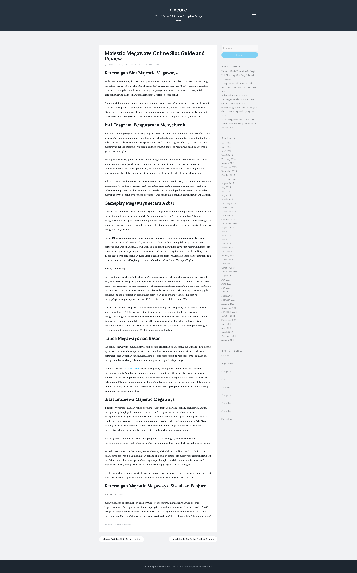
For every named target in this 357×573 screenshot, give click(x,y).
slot (223, 379)
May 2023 (225, 288)
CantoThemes (204, 566)
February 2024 (228, 251)
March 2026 (227, 155)
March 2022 (227, 332)
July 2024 (226, 231)
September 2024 (229, 223)
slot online (226, 403)
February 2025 (228, 203)
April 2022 (226, 328)
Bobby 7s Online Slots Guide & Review (122, 539)
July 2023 (225, 280)
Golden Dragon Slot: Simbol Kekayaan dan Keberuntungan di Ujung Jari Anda (239, 111)
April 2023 (226, 292)
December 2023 (228, 259)
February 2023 (228, 300)
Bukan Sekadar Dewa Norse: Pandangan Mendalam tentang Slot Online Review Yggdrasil (238, 99)
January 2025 (227, 207)
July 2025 (226, 187)
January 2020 (227, 340)
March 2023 (227, 296)
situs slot (225, 355)
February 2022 (228, 336)
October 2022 (228, 316)
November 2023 (228, 264)
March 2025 (227, 199)
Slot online (226, 419)
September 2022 (229, 320)
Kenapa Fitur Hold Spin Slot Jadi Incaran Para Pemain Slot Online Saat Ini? (239, 87)
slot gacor (226, 371)
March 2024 (227, 247)
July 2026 (226, 143)
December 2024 (228, 211)
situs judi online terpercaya (119, 524)
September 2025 (229, 179)
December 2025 (229, 167)
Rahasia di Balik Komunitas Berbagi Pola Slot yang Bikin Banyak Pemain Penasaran (238, 75)
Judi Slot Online (131, 368)
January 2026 (227, 163)
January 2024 (227, 255)
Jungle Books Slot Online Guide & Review (192, 539)
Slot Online (154, 64)
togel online (227, 363)
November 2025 (229, 171)
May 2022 (226, 324)
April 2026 (226, 151)
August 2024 (227, 227)
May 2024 (226, 239)
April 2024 (226, 243)
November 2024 (229, 215)
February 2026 (228, 159)
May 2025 (226, 195)
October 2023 (228, 268)
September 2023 (229, 271)
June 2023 (226, 284)
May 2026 (226, 147)
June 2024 (226, 235)
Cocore (178, 9)
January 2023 (227, 304)
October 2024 (228, 219)
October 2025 (228, 175)
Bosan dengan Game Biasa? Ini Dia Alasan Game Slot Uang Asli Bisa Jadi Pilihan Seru (238, 123)
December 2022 (228, 308)
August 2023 (227, 276)
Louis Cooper (134, 64)
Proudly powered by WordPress (161, 566)
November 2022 (229, 312)
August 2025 (227, 183)
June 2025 (226, 191)
